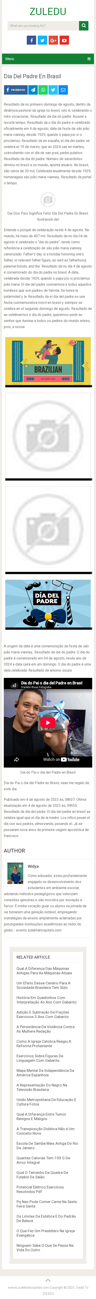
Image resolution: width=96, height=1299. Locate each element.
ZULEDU (48, 11)
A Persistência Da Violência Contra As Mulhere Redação (46, 1029)
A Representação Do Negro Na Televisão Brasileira (42, 1087)
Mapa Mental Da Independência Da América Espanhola (45, 1072)
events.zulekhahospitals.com (28, 1287)
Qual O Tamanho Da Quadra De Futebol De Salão (42, 1174)
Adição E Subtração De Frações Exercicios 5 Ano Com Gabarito (43, 1014)
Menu (9, 59)
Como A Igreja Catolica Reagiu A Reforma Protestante (44, 1043)
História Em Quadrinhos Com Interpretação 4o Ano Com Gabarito (47, 999)
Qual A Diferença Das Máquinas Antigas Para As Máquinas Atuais (44, 970)
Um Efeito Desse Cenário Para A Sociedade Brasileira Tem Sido (43, 985)
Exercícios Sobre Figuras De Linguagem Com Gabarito (40, 1058)
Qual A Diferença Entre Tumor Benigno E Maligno (41, 1116)
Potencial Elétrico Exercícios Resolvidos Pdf (40, 1189)
